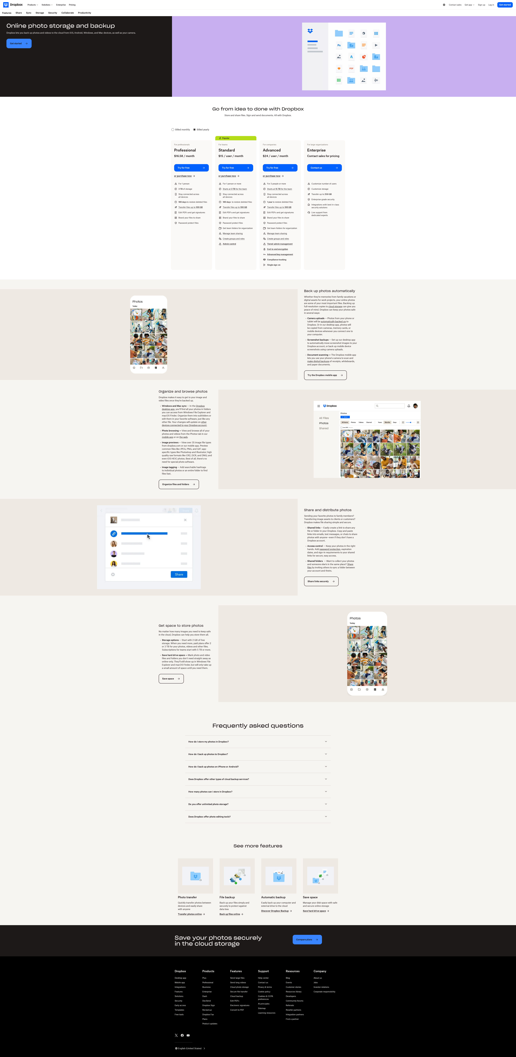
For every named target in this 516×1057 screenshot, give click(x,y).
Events (289, 982)
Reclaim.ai (207, 1010)
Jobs (316, 982)
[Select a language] (444, 5)
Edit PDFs (234, 1001)
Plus (204, 978)
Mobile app (180, 982)
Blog (288, 978)
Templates (179, 1010)
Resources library (293, 991)
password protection (330, 549)
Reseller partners (293, 1010)
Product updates (209, 1023)
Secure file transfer (239, 991)
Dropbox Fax (208, 1014)
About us (318, 978)
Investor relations (321, 987)
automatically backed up (333, 321)
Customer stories (293, 987)
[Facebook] (182, 1035)
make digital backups (318, 361)
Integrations (180, 987)
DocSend (206, 1001)
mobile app (167, 437)
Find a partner (292, 1019)
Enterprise (207, 991)
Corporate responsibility (324, 991)
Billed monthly (182, 129)
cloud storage (335, 306)
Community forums (294, 1001)
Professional (207, 982)
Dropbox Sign (208, 1005)
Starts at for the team (235, 189)
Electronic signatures (239, 1005)
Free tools (179, 1014)
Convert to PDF (237, 1010)
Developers (291, 996)
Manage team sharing (233, 233)
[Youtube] (188, 1035)
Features (179, 991)
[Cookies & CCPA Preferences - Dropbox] (43, 1039)
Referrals (290, 1005)
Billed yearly (203, 129)
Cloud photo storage (239, 987)
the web (183, 437)
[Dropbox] (14, 5)
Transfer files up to (190, 207)
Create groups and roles (234, 239)
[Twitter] (176, 1035)
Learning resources (266, 1013)
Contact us (263, 982)
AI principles (263, 1004)
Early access (180, 1005)
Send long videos (238, 982)
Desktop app (180, 978)
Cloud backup (236, 996)
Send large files (237, 978)
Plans (204, 1019)
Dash (204, 996)
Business (206, 987)
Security (178, 1001)
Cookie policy (264, 991)
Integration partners (295, 1014)
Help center (263, 978)
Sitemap (262, 1008)
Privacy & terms (265, 987)
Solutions (179, 996)
